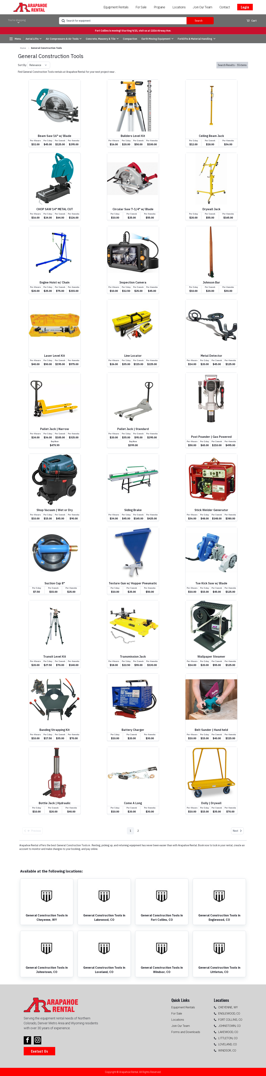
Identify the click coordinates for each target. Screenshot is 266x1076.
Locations (179, 7)
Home (23, 48)
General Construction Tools (46, 48)
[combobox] (29, 65)
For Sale (141, 7)
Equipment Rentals (116, 7)
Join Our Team (202, 7)
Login (245, 7)
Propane (159, 7)
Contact (224, 7)
